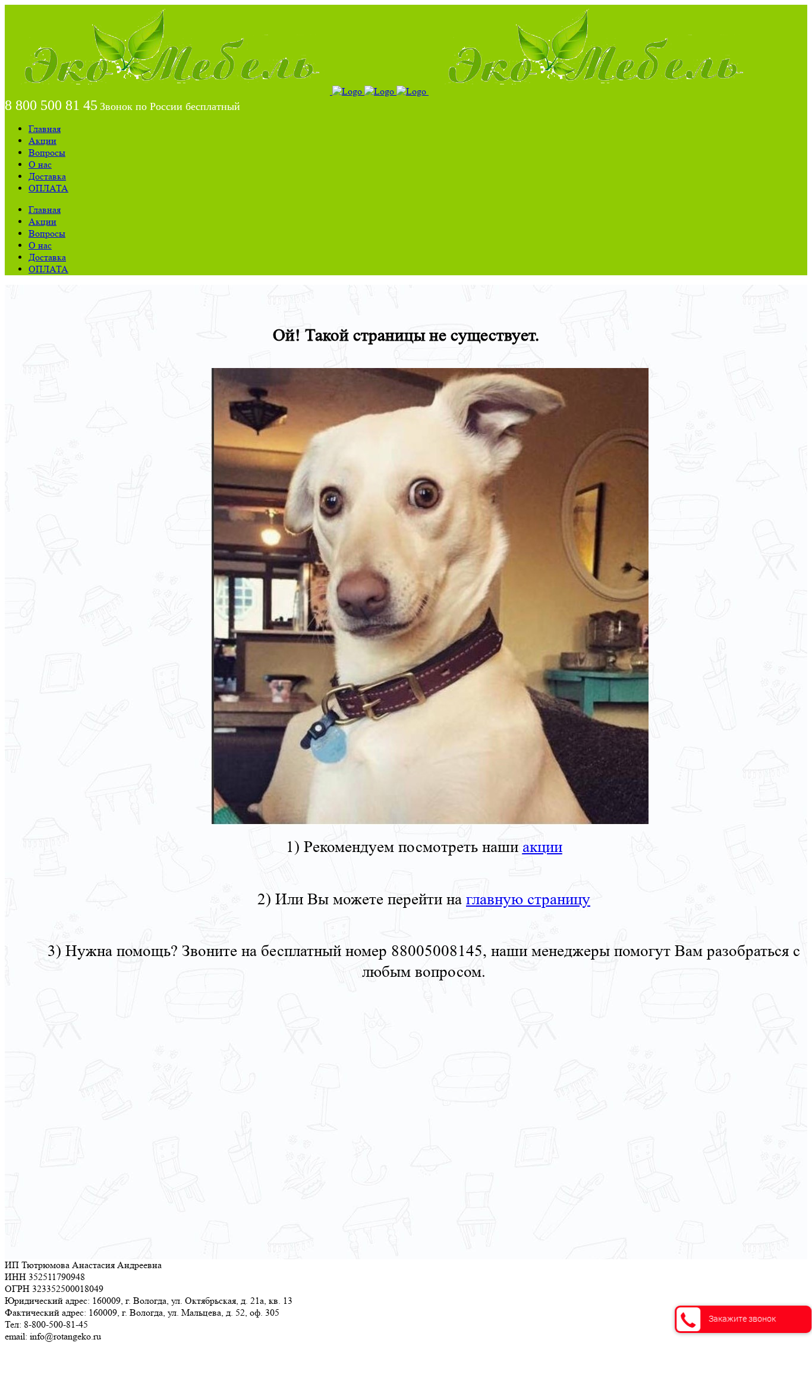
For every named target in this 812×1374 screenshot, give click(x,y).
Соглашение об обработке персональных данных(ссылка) (121, 1357)
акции (542, 847)
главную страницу (528, 899)
